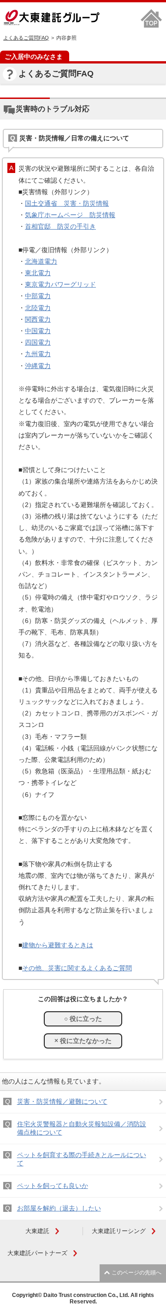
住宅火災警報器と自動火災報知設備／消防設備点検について (81, 1128)
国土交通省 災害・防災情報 (67, 203)
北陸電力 (38, 307)
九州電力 (38, 353)
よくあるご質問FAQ (26, 37)
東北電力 (38, 273)
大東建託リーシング (119, 1231)
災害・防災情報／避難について (62, 1101)
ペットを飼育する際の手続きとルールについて (81, 1159)
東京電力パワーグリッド (60, 284)
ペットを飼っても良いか (52, 1185)
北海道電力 (41, 261)
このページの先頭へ (136, 1272)
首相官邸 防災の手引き (60, 226)
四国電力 (38, 342)
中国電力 (38, 330)
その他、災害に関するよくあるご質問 (77, 968)
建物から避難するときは (57, 945)
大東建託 (37, 1231)
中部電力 (38, 296)
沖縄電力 (38, 365)
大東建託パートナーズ (37, 1253)
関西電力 (38, 319)
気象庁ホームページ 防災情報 (70, 215)
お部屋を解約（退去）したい (59, 1208)
